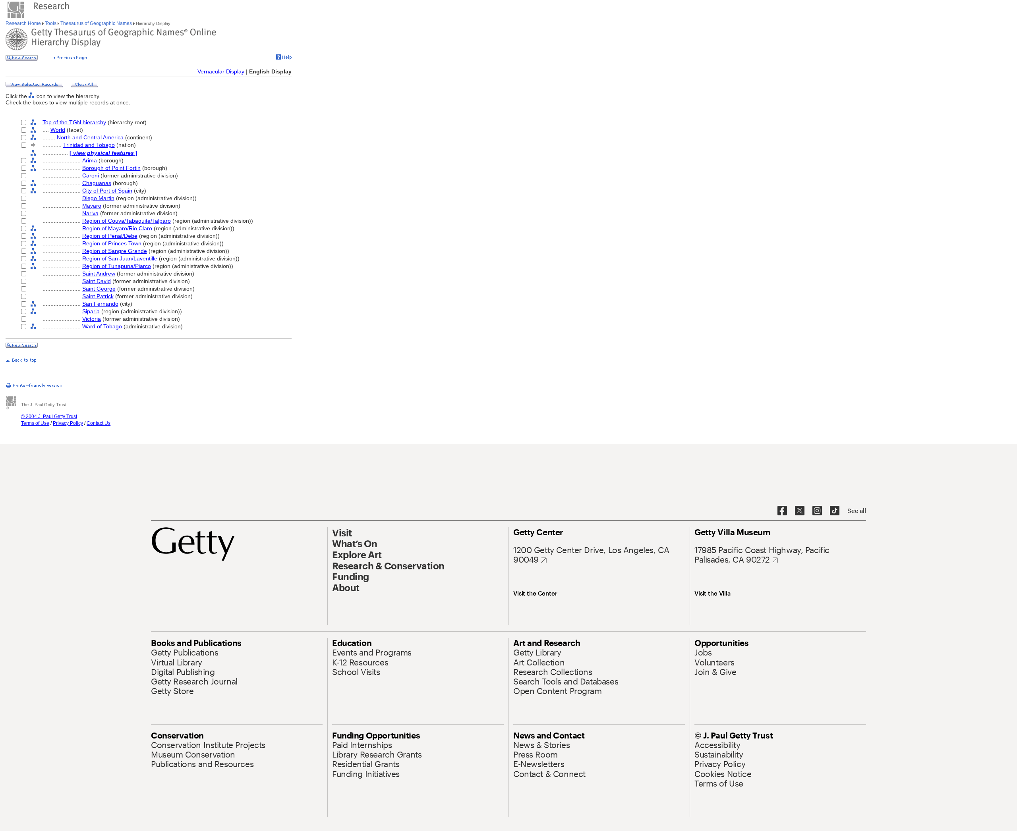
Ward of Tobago (102, 326)
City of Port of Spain (107, 190)
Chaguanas (96, 183)
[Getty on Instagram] (817, 511)
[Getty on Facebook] (782, 511)
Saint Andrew (98, 273)
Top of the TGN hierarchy (74, 122)
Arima (89, 160)
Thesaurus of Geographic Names (96, 23)
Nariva (90, 213)
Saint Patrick (98, 296)
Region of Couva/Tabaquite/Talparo (126, 221)
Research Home (24, 23)
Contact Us (98, 423)
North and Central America (90, 137)
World (57, 130)
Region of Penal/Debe (109, 236)
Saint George (99, 288)
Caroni (90, 175)
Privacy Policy (68, 423)
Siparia (91, 311)
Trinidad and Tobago (89, 145)
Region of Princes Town (111, 243)
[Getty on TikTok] (834, 511)
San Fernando (100, 304)
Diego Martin (98, 198)
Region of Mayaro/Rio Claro (117, 228)
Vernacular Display (220, 71)
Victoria (91, 319)
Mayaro (91, 205)
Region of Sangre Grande (114, 251)
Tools (51, 23)
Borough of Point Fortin (111, 168)
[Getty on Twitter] (799, 511)
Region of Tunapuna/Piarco (116, 266)
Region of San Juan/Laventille (119, 258)
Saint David (96, 281)
